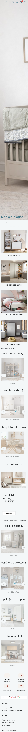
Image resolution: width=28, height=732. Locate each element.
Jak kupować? (7, 708)
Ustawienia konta (8, 723)
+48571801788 (12, 223)
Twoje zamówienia (8, 720)
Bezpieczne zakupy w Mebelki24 (12, 711)
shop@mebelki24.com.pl (15, 226)
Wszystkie (5, 520)
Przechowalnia (7, 725)
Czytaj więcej (8, 513)
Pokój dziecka (14, 520)
